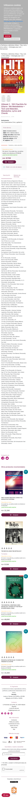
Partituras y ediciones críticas (10, 45)
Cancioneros (8, 122)
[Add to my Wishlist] (4, 167)
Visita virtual (14, 727)
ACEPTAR (7, 36)
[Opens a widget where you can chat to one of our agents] (6, 795)
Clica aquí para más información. (13, 21)
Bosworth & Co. (13, 136)
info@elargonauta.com (14, 710)
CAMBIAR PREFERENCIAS (12, 39)
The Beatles (4, 554)
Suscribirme (14, 758)
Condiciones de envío (14, 723)
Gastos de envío (14, 725)
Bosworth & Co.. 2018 (7, 116)
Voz (2, 122)
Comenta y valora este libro (15, 145)
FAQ (14, 729)
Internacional (4, 49)
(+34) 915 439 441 (14, 708)
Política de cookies (14, 721)
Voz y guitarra (17, 122)
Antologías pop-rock (15, 47)
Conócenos (14, 720)
